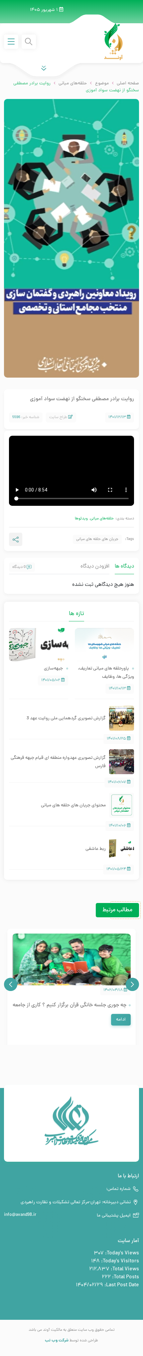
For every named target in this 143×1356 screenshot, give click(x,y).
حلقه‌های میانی (102, 519)
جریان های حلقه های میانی (97, 539)
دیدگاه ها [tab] (124, 567)
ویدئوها (81, 519)
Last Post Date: (121, 1285)
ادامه (121, 1019)
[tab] (64, 609)
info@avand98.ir (20, 1215)
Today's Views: (121, 1253)
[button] (132, 984)
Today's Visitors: (119, 1261)
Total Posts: (125, 1277)
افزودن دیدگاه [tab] (94, 567)
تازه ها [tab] (76, 613)
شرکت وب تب (57, 1340)
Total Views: (124, 1269)
